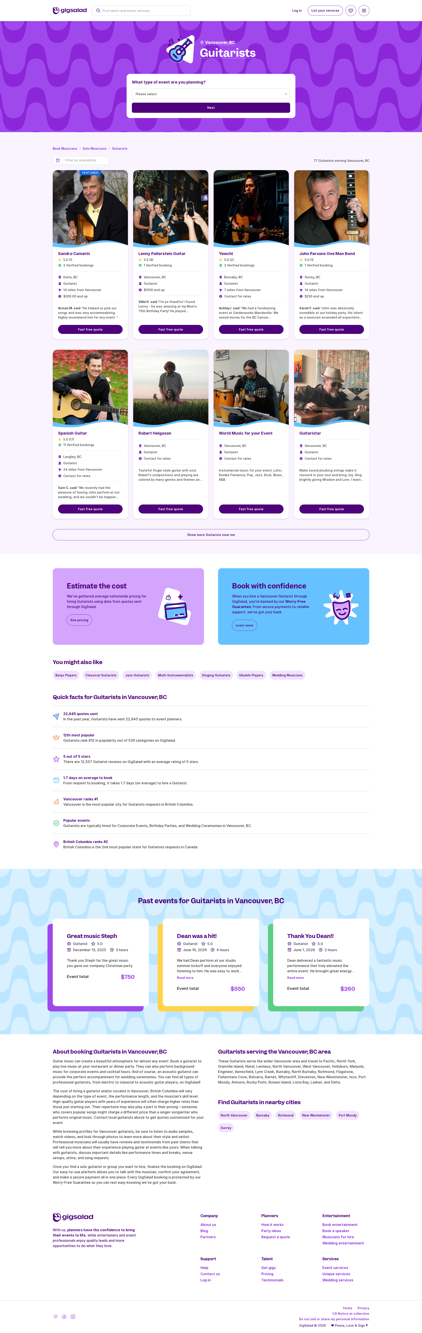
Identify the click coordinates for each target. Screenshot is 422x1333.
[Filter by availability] (86, 160)
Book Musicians (65, 148)
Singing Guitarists (216, 675)
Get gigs (268, 1268)
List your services (325, 10)
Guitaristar (310, 433)
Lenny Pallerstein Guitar (162, 253)
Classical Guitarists (100, 675)
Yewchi (226, 253)
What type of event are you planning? (169, 82)
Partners (208, 1237)
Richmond (285, 1115)
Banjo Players (66, 675)
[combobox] (144, 11)
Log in (297, 10)
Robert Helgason (154, 433)
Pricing (267, 1274)
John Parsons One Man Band (327, 253)
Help (204, 1268)
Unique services (336, 1274)
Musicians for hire (338, 1237)
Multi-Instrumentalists (175, 675)
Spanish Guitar (72, 433)
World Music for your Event (246, 433)
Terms (347, 1308)
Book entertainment (340, 1224)
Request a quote (275, 1237)
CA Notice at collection (350, 1313)
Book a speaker (335, 1231)
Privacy (363, 1308)
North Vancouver (234, 1115)
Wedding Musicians (287, 675)
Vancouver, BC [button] (220, 42)
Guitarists (119, 148)
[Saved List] (351, 10)
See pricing (79, 620)
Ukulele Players (251, 675)
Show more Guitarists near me (211, 535)
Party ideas (271, 1231)
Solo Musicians (95, 148)
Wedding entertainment (343, 1243)
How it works (272, 1224)
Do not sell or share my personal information (334, 1319)
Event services (335, 1268)
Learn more (244, 625)
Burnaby (262, 1115)
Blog (204, 1231)
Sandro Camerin (74, 253)
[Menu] (364, 10)
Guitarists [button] (228, 53)
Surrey (226, 1128)
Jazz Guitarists (137, 675)
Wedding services (337, 1280)
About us (208, 1224)
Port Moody (348, 1115)
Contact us (210, 1274)
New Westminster (316, 1115)
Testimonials (272, 1280)
